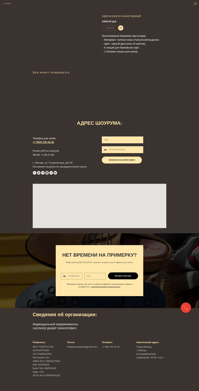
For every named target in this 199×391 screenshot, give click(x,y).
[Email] (38, 173)
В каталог (8, 3)
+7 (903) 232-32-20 (43, 142)
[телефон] (34, 173)
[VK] (51, 173)
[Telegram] (43, 173)
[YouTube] (55, 173)
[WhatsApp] (47, 173)
